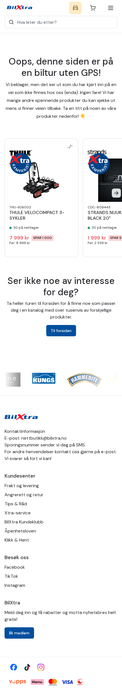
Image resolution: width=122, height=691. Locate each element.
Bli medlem (19, 633)
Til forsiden (61, 330)
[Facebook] (13, 667)
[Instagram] (40, 667)
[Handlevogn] (92, 8)
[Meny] (110, 8)
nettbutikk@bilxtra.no (44, 438)
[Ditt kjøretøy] (75, 8)
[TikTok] (27, 667)
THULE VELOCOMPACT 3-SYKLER (36, 215)
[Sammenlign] (70, 146)
